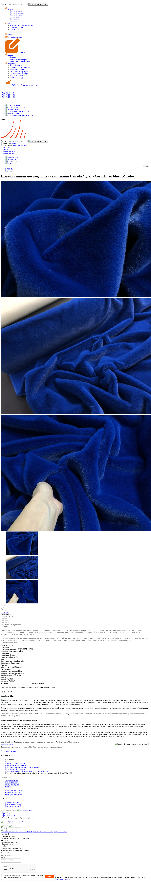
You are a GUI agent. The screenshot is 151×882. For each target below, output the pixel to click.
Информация (12, 64)
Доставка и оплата (17, 70)
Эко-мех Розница (16, 13)
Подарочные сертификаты (20, 61)
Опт (9, 23)
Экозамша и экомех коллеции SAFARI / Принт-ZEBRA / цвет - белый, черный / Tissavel (34, 832)
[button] (75, 119)
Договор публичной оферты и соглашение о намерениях (26, 771)
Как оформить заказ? (13, 806)
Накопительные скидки (19, 59)
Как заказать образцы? (13, 804)
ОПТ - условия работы (13, 795)
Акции (10, 55)
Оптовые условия (16, 27)
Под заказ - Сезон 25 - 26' (19, 29)
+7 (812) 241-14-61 (8, 93)
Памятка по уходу (16, 77)
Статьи (22, 52)
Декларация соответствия (15, 763)
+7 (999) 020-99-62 (8, 95)
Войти (15, 145)
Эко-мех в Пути (16, 11)
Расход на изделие (12, 785)
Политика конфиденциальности (17, 769)
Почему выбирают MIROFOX (21, 68)
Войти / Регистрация (25, 115)
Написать (18, 113)
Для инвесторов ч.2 (8, 153)
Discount (13, 57)
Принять (49, 876)
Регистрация (22, 145)
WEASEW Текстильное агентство (25, 85)
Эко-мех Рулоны (16, 15)
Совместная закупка (13, 793)
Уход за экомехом (16, 75)
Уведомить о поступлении (11, 625)
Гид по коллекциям (15, 37)
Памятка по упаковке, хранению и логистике (22, 767)
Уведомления (23, 111)
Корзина (17, 105)
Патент (8, 761)
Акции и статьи (16, 66)
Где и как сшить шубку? (19, 74)
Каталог (11, 9)
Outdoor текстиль (16, 21)
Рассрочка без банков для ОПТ (21, 25)
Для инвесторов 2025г (9, 151)
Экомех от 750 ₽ (16, 32)
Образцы (11, 35)
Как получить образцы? (19, 72)
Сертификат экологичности (15, 765)
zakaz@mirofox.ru (7, 89)
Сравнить (19, 109)
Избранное (20, 107)
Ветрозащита (15, 19)
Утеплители (14, 17)
